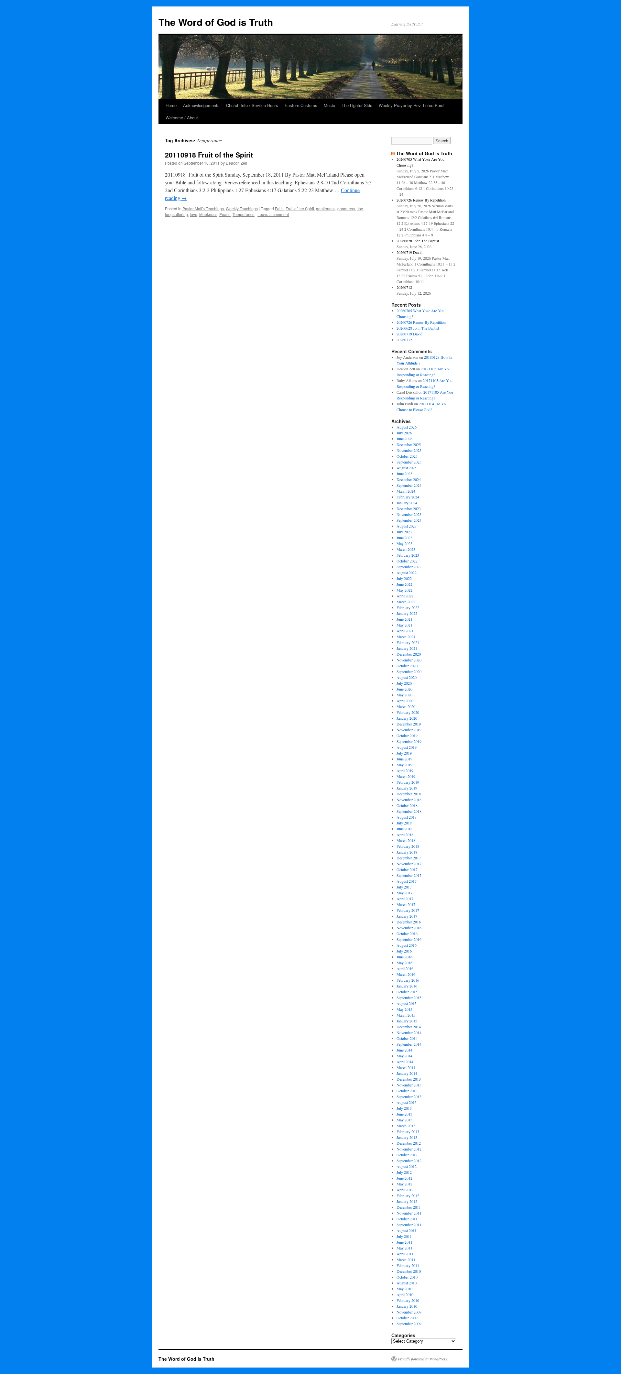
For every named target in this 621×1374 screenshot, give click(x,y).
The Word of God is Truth (215, 22)
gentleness (325, 208)
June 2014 (404, 1049)
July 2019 (404, 753)
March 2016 (406, 974)
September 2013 (409, 1096)
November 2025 (409, 450)
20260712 (404, 287)
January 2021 (407, 648)
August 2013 (407, 1102)
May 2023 (404, 543)
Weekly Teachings (242, 208)
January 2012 (407, 1201)
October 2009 (407, 1317)
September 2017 (409, 875)
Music (329, 105)
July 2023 (404, 531)
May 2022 (404, 590)
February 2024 (408, 496)
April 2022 (405, 595)
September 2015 (409, 997)
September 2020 (409, 671)
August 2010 (407, 1282)
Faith (279, 208)
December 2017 (409, 857)
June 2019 (404, 758)
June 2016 (404, 956)
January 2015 (407, 1020)
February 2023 (408, 555)
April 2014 (405, 1061)
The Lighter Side (357, 105)
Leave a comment (273, 214)
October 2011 (407, 1218)
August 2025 (407, 467)
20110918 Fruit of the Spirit (209, 154)
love (193, 214)
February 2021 (408, 642)
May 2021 (404, 624)
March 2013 (406, 1125)
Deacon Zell (236, 163)
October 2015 (407, 991)
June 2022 (404, 584)
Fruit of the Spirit (300, 208)
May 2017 (404, 892)
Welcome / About (182, 117)
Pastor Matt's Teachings (203, 208)
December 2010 (409, 1271)
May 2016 (404, 962)
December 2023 (409, 508)
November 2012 (409, 1148)
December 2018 (409, 793)
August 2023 (407, 526)
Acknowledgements (201, 105)
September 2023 (409, 520)
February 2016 (408, 980)
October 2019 (407, 735)
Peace (225, 214)
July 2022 (404, 578)
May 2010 (404, 1288)
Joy (360, 208)
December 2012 (409, 1143)
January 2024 (407, 502)
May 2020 (404, 694)
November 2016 (409, 927)
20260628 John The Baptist (418, 240)
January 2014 (407, 1073)
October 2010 (407, 1277)
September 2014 (409, 1044)
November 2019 (409, 729)
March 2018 (406, 840)
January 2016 (407, 985)
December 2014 (409, 1026)
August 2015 (407, 1003)
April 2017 (405, 898)
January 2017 (407, 916)
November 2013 (409, 1084)
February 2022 (408, 607)
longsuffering (176, 214)
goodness (346, 208)
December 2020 (409, 654)
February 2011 (408, 1265)
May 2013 (404, 1119)
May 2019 (404, 764)
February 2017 (408, 910)
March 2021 (406, 636)
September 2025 (409, 461)
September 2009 (409, 1323)
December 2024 (409, 479)
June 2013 (404, 1114)
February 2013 (408, 1131)
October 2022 (407, 560)
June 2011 (404, 1242)
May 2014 (404, 1055)
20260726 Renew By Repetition (421, 199)
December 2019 (409, 723)
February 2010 (408, 1300)
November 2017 (409, 863)
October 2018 (407, 805)
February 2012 (408, 1195)
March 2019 (406, 776)
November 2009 (409, 1311)
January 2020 (407, 718)
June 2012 (404, 1178)
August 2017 (407, 881)
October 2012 (407, 1154)
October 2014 (407, 1038)
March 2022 (406, 601)
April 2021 (405, 630)
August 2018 (407, 817)
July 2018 (404, 822)
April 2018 (405, 834)
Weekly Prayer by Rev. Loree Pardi (411, 105)
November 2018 (409, 799)
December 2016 (409, 921)
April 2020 (405, 700)
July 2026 (404, 432)
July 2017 (404, 886)
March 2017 (406, 904)
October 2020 (407, 665)
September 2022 (409, 566)
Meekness (208, 214)
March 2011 (406, 1259)
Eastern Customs (301, 105)
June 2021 (404, 619)
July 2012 (404, 1172)
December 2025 (409, 444)
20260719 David (409, 252)
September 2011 (409, 1224)
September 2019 (409, 741)
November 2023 (409, 514)
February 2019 (408, 782)
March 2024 (406, 491)
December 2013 (409, 1079)
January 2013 (407, 1137)
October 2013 (407, 1090)
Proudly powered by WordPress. (423, 1358)
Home (171, 105)
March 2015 (406, 1015)
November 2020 (409, 659)
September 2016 (409, 939)
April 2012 (405, 1189)
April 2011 (405, 1253)
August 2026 (407, 427)
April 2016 (405, 968)
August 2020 (407, 677)
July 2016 (404, 951)
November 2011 (409, 1213)
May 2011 (404, 1247)
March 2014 (406, 1067)
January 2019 (407, 788)
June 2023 (404, 537)
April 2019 (405, 770)
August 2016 (407, 945)
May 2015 (404, 1009)
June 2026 (404, 438)
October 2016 (407, 933)
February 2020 (408, 712)
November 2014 (409, 1032)
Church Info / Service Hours (252, 105)
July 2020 (404, 683)
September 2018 (409, 811)
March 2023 (406, 549)
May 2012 (404, 1183)
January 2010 (407, 1306)
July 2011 (404, 1236)
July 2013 (404, 1108)
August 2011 (407, 1230)
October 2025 (407, 456)
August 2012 (407, 1166)
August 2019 (407, 747)
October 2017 (407, 869)
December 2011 (409, 1207)
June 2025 (404, 473)
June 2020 (404, 689)
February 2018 (408, 846)
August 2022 (407, 572)
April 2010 (405, 1294)
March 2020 (406, 706)
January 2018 (407, 852)
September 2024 (409, 485)
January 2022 (407, 613)
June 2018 (404, 828)
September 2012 (409, 1160)
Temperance (244, 214)
